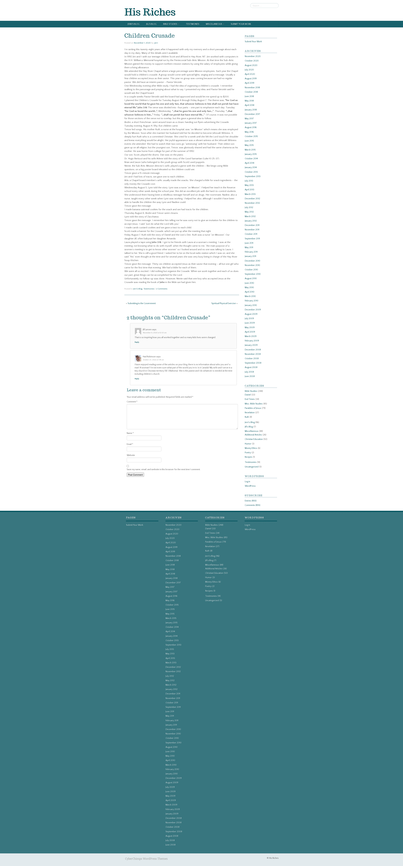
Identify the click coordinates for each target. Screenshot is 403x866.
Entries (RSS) (251, 501)
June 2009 (250, 323)
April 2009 (250, 332)
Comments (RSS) (252, 505)
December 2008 (253, 349)
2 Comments (161, 289)
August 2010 (251, 278)
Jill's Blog (249, 427)
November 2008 (253, 354)
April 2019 (249, 83)
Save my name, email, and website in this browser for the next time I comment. (163, 469)
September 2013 (253, 176)
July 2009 (249, 318)
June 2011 (249, 243)
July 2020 (249, 70)
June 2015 (249, 141)
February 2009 (252, 340)
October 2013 (251, 172)
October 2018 (251, 92)
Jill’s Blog (151, 24)
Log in (247, 481)
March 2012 (250, 216)
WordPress (250, 486)
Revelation (250, 412)
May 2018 (249, 101)
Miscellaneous (214, 24)
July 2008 (249, 372)
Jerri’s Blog (134, 24)
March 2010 (250, 296)
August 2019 (251, 78)
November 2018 (252, 87)
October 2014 (251, 158)
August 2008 (251, 367)
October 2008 (252, 358)
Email (130, 444)
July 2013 (249, 181)
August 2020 (251, 65)
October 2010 (251, 269)
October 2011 (251, 234)
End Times (250, 399)
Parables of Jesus (253, 408)
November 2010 (252, 265)
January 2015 (251, 154)
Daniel (248, 395)
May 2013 (249, 185)
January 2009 (251, 345)
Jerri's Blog (137, 289)
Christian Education (254, 439)
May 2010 (249, 287)
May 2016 (249, 132)
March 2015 (250, 150)
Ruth (247, 417)
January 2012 (251, 221)
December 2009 (253, 309)
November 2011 (252, 229)
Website (131, 455)
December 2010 (252, 261)
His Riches (150, 12)
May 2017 (249, 118)
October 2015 (251, 136)
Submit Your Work (241, 24)
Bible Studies (170, 24)
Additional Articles (253, 435)
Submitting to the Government (142, 303)
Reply (137, 342)
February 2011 (251, 252)
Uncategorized (251, 467)
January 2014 (251, 167)
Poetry (248, 452)
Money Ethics (251, 448)
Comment (132, 401)
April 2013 (249, 189)
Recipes (248, 457)
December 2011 (252, 225)
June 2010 (249, 283)
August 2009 (251, 314)
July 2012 (249, 207)
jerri (156, 43)
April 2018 (249, 105)
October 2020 (252, 61)
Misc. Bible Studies (254, 404)
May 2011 (249, 247)
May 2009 (250, 327)
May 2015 (249, 145)
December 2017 (252, 114)
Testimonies (192, 24)
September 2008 (253, 363)
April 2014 (249, 163)
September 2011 (252, 238)
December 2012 (252, 198)
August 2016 (251, 127)
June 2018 (249, 96)
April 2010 (249, 292)
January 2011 (250, 256)
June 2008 (250, 376)
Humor (248, 444)
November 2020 (253, 56)
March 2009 (250, 336)
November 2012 (252, 203)
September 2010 (253, 274)
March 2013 (250, 194)
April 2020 (250, 74)
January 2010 (251, 305)
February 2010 (251, 300)
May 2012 (249, 212)
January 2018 (251, 110)
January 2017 (251, 123)
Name (130, 433)
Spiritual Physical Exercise (223, 303)
